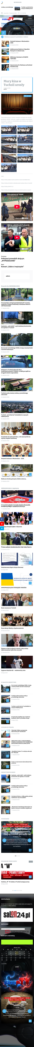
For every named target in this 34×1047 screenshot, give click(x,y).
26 (24, 958)
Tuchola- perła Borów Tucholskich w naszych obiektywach (21, 707)
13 (29, 953)
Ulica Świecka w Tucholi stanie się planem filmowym (17, 882)
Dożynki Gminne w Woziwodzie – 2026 (12, 458)
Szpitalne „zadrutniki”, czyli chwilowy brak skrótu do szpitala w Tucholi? (16, 326)
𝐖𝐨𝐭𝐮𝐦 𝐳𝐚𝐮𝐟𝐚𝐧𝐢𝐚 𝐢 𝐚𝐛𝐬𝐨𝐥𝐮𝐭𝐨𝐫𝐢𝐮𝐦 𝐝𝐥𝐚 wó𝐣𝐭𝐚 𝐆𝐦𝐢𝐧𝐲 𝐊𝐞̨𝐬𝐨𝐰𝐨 (16, 547)
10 (15, 953)
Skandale (27, 998)
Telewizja (11, 999)
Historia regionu (11, 875)
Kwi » (5, 963)
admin (5, 89)
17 (15, 955)
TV (24, 999)
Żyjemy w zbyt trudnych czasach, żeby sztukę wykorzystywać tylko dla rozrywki (14, 649)
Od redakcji (16, 824)
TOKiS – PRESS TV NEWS (13, 24)
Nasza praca (7, 998)
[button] (4, 840)
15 (6, 955)
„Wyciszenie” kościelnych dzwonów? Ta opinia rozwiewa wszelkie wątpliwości (21, 807)
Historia (5, 875)
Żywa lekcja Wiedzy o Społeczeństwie (12, 628)
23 (11, 958)
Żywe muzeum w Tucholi (8, 608)
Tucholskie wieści (23, 824)
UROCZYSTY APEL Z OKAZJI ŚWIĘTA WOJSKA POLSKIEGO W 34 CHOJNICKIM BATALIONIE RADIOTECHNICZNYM (21, 742)
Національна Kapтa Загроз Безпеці (12, 567)
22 (6, 958)
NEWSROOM (9, 824)
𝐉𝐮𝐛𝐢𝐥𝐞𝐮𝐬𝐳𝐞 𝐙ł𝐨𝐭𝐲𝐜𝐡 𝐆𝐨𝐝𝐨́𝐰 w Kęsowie (11, 526)
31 (15, 960)
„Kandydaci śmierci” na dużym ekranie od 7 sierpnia (21, 752)
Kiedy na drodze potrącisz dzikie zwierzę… (14, 479)
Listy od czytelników (21, 875)
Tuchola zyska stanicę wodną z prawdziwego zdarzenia (19, 696)
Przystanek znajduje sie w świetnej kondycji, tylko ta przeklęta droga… (20, 717)
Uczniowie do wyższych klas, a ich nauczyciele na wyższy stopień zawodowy (17, 7)
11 (20, 953)
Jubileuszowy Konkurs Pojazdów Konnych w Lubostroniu (20, 49)
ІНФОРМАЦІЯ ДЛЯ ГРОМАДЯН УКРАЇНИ (13, 587)
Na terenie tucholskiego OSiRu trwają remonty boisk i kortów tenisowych (21, 686)
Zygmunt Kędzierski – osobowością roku (13, 670)
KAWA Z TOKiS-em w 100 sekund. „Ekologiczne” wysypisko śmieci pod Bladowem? (17, 1003)
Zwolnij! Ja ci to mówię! (8, 826)
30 (11, 960)
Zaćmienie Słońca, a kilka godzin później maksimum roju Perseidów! (21, 797)
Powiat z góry (21, 998)
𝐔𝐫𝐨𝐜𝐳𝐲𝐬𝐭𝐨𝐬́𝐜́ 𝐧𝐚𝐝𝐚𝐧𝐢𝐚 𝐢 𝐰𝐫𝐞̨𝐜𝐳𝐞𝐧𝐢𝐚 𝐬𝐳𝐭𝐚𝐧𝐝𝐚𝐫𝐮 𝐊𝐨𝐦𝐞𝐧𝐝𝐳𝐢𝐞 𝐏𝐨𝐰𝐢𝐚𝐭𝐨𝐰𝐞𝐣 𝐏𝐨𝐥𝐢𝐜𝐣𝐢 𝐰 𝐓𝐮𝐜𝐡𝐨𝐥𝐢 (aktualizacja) (15, 505)
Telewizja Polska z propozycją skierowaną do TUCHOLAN (19, 731)
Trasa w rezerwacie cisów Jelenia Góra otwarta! (21, 762)
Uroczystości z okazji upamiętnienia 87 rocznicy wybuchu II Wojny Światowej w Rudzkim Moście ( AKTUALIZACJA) (15, 304)
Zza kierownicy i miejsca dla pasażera (23, 826)
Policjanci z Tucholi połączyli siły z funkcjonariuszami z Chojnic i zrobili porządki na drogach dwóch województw (15, 371)
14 (2, 955)
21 (2, 958)
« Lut (2, 963)
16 (11, 955)
